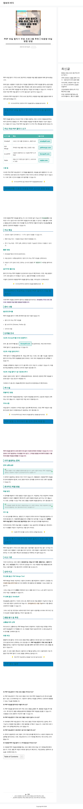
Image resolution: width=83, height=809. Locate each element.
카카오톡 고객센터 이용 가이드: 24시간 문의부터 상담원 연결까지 (70, 85)
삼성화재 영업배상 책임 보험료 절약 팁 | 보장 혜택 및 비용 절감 (29, 797)
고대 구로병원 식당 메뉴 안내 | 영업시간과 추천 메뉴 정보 (29, 795)
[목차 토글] (21, 756)
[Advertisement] (28, 63)
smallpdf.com (45, 141)
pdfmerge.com (45, 148)
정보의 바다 (8, 3)
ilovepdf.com (45, 154)
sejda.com (44, 160)
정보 (28, 794)
